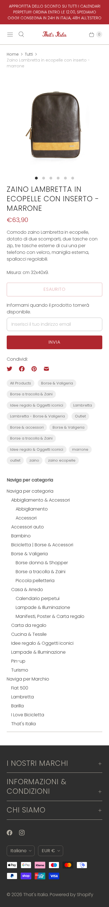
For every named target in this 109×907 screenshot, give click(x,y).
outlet (15, 460)
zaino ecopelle (61, 460)
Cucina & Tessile (29, 634)
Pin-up (18, 661)
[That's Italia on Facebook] (13, 832)
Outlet (80, 416)
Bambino (21, 536)
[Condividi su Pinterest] (34, 369)
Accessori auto (27, 527)
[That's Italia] (54, 34)
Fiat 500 (19, 688)
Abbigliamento (32, 509)
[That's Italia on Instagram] (25, 832)
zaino (34, 460)
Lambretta (82, 405)
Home (13, 54)
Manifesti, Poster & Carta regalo (50, 616)
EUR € (48, 850)
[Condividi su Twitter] (11, 369)
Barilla (17, 706)
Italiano (18, 850)
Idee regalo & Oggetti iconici (36, 405)
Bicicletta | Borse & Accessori (42, 545)
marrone (80, 449)
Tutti (29, 54)
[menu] (10, 34)
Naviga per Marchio (28, 679)
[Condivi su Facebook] (22, 369)
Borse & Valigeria (57, 383)
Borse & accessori (27, 427)
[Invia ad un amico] (46, 369)
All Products (20, 383)
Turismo (19, 670)
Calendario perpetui (38, 598)
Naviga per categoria (30, 491)
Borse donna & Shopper (42, 562)
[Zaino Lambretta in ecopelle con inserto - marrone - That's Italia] (54, 123)
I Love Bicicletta (27, 715)
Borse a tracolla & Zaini (31, 394)
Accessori (26, 518)
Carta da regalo (28, 625)
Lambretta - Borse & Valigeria (37, 416)
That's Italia (23, 724)
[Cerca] (21, 34)
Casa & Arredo (27, 589)
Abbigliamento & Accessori (40, 500)
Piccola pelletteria (35, 580)
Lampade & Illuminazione (43, 607)
